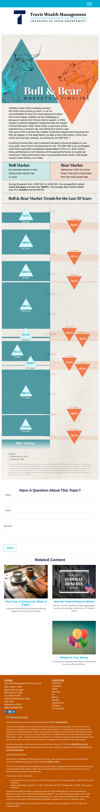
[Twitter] (25, 30)
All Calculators (58, 708)
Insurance (56, 692)
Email (8, 510)
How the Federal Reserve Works (74, 601)
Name (8, 495)
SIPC (57, 762)
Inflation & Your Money (74, 657)
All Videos (56, 706)
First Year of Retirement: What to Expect (26, 603)
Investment (56, 686)
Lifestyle (55, 700)
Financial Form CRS (19, 717)
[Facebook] (31, 30)
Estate (54, 689)
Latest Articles (58, 703)
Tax (53, 694)
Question (8, 526)
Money (55, 697)
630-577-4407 (72, 30)
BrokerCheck (61, 722)
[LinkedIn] (29, 30)
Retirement (56, 683)
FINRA (50, 762)
